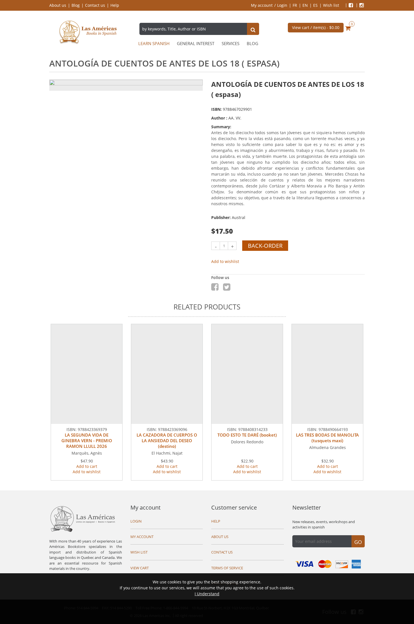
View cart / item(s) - (315, 27)
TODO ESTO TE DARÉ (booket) (247, 435)
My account (262, 5)
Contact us (95, 5)
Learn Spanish (154, 43)
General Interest (195, 43)
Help (114, 5)
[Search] (253, 29)
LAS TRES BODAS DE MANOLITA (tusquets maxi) (327, 437)
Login (282, 5)
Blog (76, 5)
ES (315, 5)
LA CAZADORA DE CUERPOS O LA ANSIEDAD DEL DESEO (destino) (167, 440)
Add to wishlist (225, 261)
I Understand (207, 593)
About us (57, 5)
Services (230, 43)
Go (358, 542)
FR (295, 5)
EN (305, 5)
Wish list (331, 5)
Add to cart (86, 466)
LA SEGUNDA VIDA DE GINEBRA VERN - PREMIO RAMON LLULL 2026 (86, 440)
